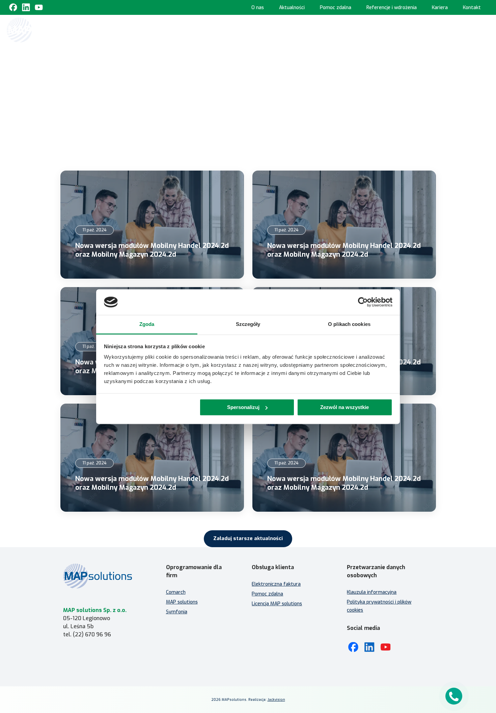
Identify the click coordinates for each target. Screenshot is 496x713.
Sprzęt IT (458, 59)
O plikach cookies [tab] (349, 324)
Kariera (440, 7)
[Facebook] (13, 7)
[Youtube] (38, 7)
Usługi (454, 29)
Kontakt (472, 7)
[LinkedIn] (369, 647)
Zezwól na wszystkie (344, 407)
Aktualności (292, 7)
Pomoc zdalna (335, 7)
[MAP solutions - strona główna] (104, 576)
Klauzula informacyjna (371, 592)
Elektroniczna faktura (276, 584)
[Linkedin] (26, 7)
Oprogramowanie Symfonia (398, 29)
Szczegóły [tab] (248, 324)
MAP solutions (182, 602)
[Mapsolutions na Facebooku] (353, 647)
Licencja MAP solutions (277, 604)
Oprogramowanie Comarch (224, 29)
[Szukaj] (483, 29)
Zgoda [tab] (147, 324)
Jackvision (276, 699)
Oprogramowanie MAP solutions (311, 29)
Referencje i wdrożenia (391, 7)
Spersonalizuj (243, 407)
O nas (257, 7)
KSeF (178, 29)
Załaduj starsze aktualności (248, 538)
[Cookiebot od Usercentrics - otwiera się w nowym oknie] (362, 302)
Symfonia (176, 612)
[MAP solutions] (41, 30)
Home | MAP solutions (139, 29)
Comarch (176, 592)
